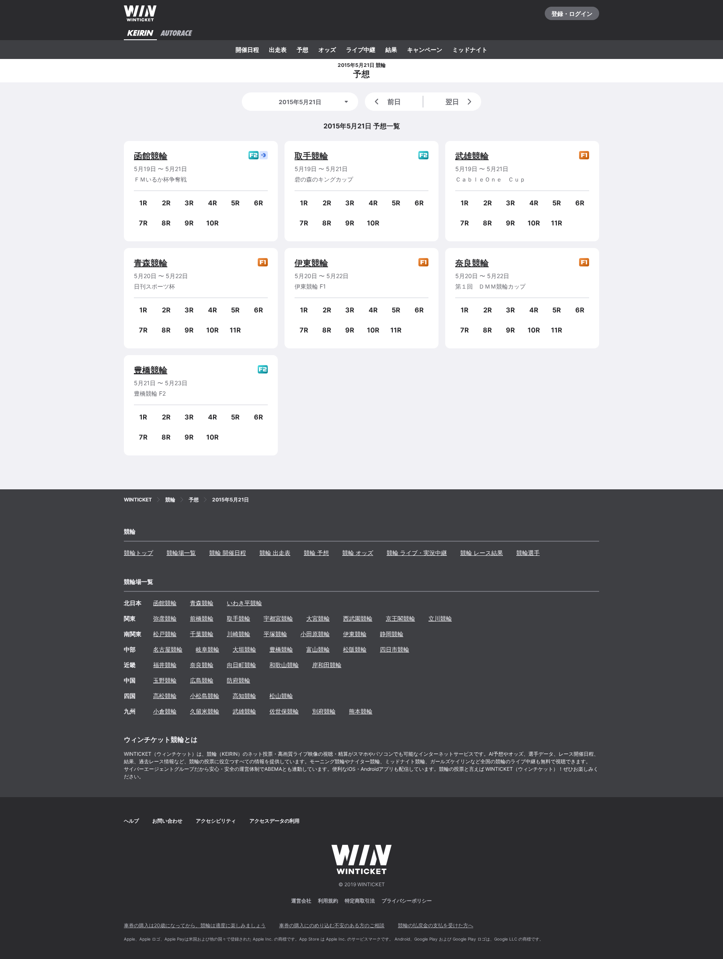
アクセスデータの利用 (274, 821)
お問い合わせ (167, 821)
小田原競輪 (315, 633)
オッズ (327, 49)
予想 (302, 49)
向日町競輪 (241, 664)
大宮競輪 (318, 618)
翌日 (452, 101)
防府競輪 (238, 680)
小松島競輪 (204, 695)
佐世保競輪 (284, 711)
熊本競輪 (360, 711)
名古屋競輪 (167, 649)
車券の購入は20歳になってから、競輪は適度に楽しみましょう (195, 925)
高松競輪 (165, 695)
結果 (391, 49)
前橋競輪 (201, 618)
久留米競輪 (204, 711)
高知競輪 (244, 695)
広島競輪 (201, 680)
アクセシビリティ (216, 821)
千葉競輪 (201, 633)
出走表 (278, 49)
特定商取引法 (360, 901)
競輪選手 (528, 552)
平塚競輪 (275, 633)
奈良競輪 (472, 263)
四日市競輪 (394, 649)
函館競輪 (150, 156)
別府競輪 (324, 711)
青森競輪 (150, 263)
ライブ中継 (360, 49)
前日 (394, 101)
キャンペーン (424, 49)
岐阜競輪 (207, 649)
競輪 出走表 (274, 552)
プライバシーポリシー (407, 901)
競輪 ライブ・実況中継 (417, 552)
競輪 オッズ (357, 552)
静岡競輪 (391, 633)
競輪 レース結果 (481, 552)
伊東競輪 (311, 263)
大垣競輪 (244, 649)
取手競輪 (311, 156)
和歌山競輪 (284, 664)
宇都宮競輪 (278, 618)
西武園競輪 (357, 618)
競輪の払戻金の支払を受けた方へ (435, 925)
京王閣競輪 (400, 618)
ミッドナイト (469, 49)
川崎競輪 (238, 633)
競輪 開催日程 (227, 552)
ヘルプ (131, 821)
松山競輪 (281, 695)
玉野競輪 (165, 680)
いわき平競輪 (244, 602)
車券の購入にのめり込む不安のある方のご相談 (332, 925)
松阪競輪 (355, 649)
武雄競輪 (472, 156)
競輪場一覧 (181, 552)
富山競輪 (318, 649)
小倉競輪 (165, 711)
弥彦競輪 (165, 618)
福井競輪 (165, 664)
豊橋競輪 (150, 370)
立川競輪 (440, 618)
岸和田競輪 (326, 664)
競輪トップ (138, 552)
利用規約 (328, 901)
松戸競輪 (165, 633)
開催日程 (247, 49)
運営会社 (301, 901)
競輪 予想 (316, 552)
